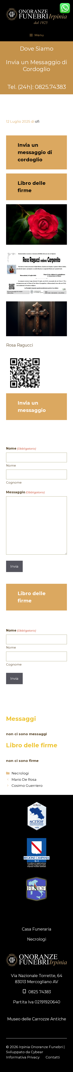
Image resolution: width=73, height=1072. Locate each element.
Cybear (37, 1052)
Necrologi (20, 773)
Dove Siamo (36, 48)
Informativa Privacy (23, 1057)
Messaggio (25, 492)
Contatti (53, 1057)
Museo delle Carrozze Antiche (36, 1019)
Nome (11, 465)
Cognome (14, 482)
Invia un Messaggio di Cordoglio (36, 65)
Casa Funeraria (36, 929)
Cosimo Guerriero (27, 786)
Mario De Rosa (24, 779)
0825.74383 (50, 86)
